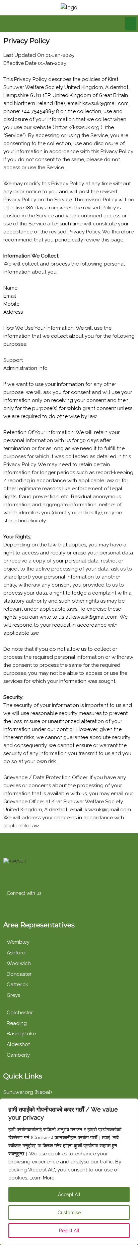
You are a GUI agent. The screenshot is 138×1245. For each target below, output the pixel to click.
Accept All (69, 1194)
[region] (69, 1172)
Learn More (41, 1177)
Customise (69, 1212)
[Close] (131, 1104)
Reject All (69, 1230)
